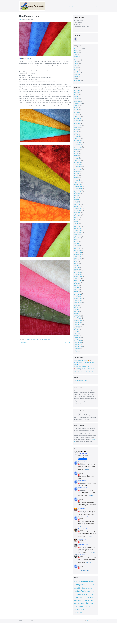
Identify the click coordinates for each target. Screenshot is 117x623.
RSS (86, 6)
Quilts (75, 69)
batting (77, 585)
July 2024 (76, 129)
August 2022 (77, 171)
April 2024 (76, 134)
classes (76, 588)
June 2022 (76, 175)
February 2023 (77, 160)
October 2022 (77, 168)
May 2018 (76, 265)
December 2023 (78, 142)
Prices (64, 6)
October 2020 (77, 212)
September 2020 (78, 214)
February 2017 (77, 293)
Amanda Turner (82, 539)
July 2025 (76, 107)
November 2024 (78, 122)
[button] (96, 6)
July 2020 (76, 217)
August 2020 (77, 215)
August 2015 (77, 326)
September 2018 (78, 258)
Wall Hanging (77, 82)
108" (76, 581)
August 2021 (77, 193)
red (89, 606)
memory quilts (86, 600)
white (81, 612)
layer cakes (78, 600)
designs (77, 591)
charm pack (88, 584)
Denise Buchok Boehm (84, 461)
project (90, 603)
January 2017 (77, 294)
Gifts (75, 65)
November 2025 (78, 100)
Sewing (49, 339)
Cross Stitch (77, 56)
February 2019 (77, 248)
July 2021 (76, 195)
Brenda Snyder (82, 480)
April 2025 (76, 112)
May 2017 (76, 287)
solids (82, 610)
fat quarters (90, 591)
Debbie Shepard (82, 487)
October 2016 (77, 300)
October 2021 (77, 190)
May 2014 (76, 351)
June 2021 (76, 197)
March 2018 (77, 269)
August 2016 (77, 304)
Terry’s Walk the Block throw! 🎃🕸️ (82, 360)
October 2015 (77, 322)
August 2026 (77, 90)
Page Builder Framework (92, 620)
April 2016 (76, 311)
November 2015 (78, 320)
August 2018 (77, 260)
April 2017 (76, 289)
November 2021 (78, 188)
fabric (83, 591)
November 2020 (78, 210)
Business (34, 339)
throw (78, 612)
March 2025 (77, 114)
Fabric (37, 339)
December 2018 (78, 252)
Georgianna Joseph (83, 544)
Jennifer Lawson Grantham (85, 517)
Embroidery (77, 60)
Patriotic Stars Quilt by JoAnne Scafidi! (83, 371)
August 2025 (77, 105)
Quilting (45, 339)
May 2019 (76, 243)
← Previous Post (23, 342)
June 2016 (76, 307)
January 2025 (77, 118)
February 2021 (77, 204)
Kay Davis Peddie (82, 472)
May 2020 (76, 221)
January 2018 (77, 272)
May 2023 (76, 155)
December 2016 (78, 296)
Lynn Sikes (81, 565)
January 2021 (77, 206)
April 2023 (76, 157)
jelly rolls (90, 597)
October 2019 (77, 234)
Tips (75, 78)
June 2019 (76, 241)
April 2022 (76, 179)
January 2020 (77, 228)
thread (75, 612)
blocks (82, 584)
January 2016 (77, 317)
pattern (80, 603)
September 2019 (78, 236)
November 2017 (78, 276)
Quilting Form (72, 6)
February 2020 (77, 226)
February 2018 (77, 271)
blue (85, 584)
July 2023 (76, 151)
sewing (77, 610)
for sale (77, 594)
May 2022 (76, 177)
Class (75, 54)
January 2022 (77, 184)
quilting (86, 606)
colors (80, 588)
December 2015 (78, 318)
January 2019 (77, 250)
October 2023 (77, 146)
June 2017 (76, 285)
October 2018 (77, 256)
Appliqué (76, 50)
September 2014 (78, 346)
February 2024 (77, 138)
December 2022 (78, 164)
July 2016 (76, 305)
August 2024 (77, 127)
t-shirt (93, 610)
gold (84, 594)
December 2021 (78, 186)
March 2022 (77, 180)
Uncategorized (77, 80)
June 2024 (76, 131)
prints (85, 603)
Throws (76, 76)
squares (87, 610)
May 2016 (76, 309)
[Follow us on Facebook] (75, 39)
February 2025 (77, 116)
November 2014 (78, 342)
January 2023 (77, 162)
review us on (82, 459)
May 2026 (76, 96)
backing (84, 581)
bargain (90, 581)
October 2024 (77, 123)
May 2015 (76, 331)
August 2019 (77, 237)
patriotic (75, 603)
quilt (75, 606)
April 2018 (76, 267)
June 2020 (76, 219)
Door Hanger (77, 58)
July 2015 (76, 328)
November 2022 (78, 166)
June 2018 (76, 263)
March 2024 (77, 136)
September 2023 (78, 147)
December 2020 (78, 208)
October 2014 (77, 344)
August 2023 (77, 149)
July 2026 (76, 92)
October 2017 (77, 278)
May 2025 (76, 111)
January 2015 (77, 339)
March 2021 (77, 203)
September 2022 (78, 169)
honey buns (85, 597)
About (91, 6)
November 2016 (78, 298)
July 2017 (76, 283)
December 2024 (78, 120)
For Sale (41, 339)
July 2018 (76, 261)
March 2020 (77, 225)
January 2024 (77, 140)
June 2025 (76, 109)
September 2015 (78, 324)
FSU (80, 594)
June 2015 (76, 329)
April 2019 (76, 245)
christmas (93, 584)
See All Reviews (85, 570)
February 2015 (77, 337)
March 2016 (77, 313)
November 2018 (78, 254)
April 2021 (76, 201)
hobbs (76, 597)
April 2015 (76, 333)
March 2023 (77, 158)
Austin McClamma (83, 554)
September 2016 (78, 302)
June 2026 (76, 94)
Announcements (28, 339)
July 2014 (76, 350)
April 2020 (76, 223)
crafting (89, 588)
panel (92, 600)
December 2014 (78, 340)
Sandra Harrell (82, 498)
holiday (81, 597)
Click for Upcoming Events (80, 380)
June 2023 (76, 153)
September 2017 (78, 280)
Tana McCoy (81, 508)
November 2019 (78, 232)
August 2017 (77, 282)
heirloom (89, 594)
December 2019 (78, 230)
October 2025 (77, 101)
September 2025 (78, 103)
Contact (80, 6)
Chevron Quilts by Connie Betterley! (82, 366)
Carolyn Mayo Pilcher (83, 528)
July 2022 (76, 173)
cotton (84, 588)
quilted (80, 606)
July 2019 (76, 239)
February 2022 (77, 182)
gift (82, 594)
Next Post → (68, 342)
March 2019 (77, 247)
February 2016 (77, 315)
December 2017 (78, 274)
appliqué (79, 581)
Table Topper (77, 74)
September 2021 (78, 191)
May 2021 (76, 199)
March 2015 (77, 335)
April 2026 (76, 98)
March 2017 (77, 291)
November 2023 (78, 144)
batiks (94, 581)
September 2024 (78, 125)
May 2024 (76, 133)
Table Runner (77, 72)
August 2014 (77, 348)
